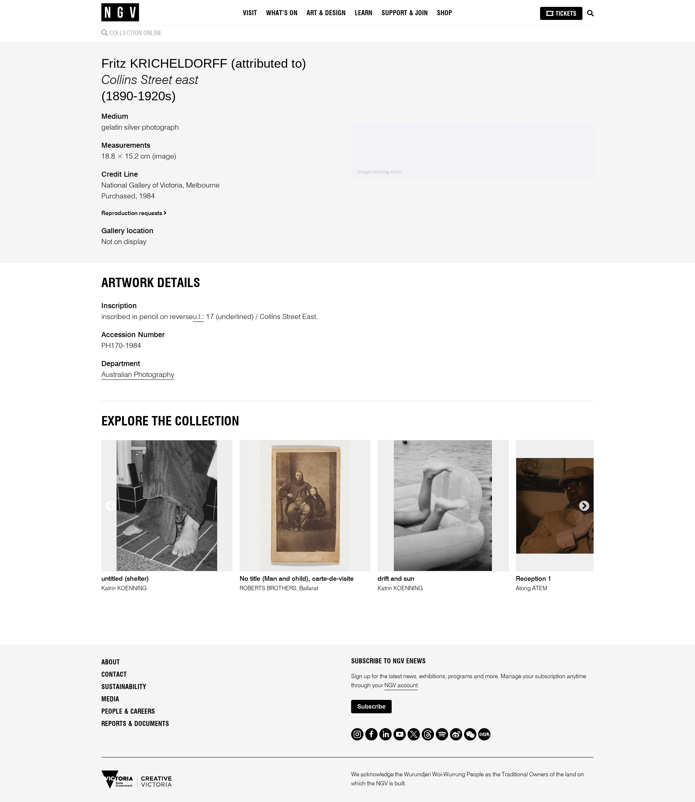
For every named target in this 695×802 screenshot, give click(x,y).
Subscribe (371, 707)
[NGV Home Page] (120, 12)
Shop (444, 13)
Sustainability (123, 687)
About (110, 662)
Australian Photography (137, 375)
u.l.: (198, 317)
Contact (114, 675)
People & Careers (128, 712)
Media (110, 699)
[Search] (590, 13)
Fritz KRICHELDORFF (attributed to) (203, 63)
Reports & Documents (135, 724)
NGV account (401, 686)
